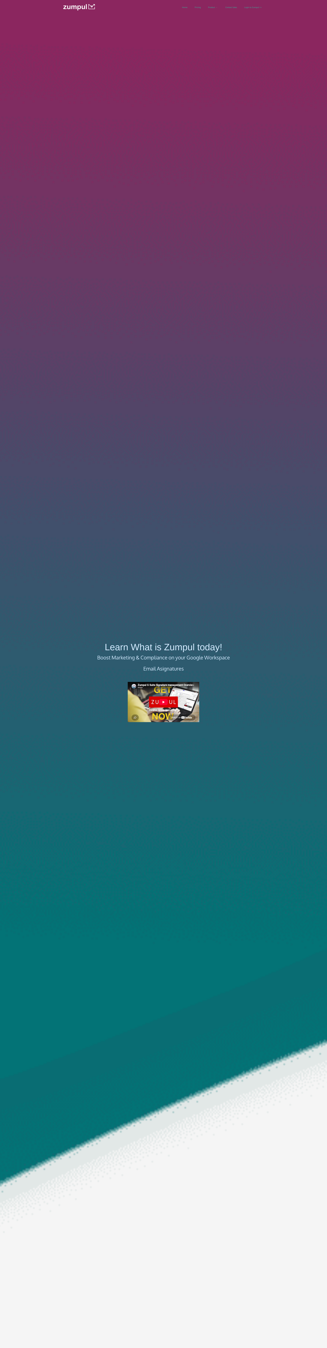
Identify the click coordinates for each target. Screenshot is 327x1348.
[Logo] (79, 7)
